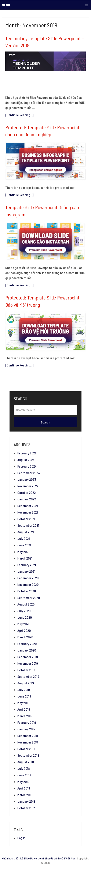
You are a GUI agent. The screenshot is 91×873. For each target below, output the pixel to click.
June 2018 (24, 775)
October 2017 (26, 808)
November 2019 (27, 663)
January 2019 (26, 729)
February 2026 (27, 453)
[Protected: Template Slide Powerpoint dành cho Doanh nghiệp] (45, 161)
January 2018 (26, 801)
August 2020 (25, 604)
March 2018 (24, 795)
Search (45, 422)
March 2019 (24, 716)
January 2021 (26, 571)
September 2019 (28, 676)
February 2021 (26, 565)
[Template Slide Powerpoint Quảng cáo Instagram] (45, 241)
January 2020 (26, 650)
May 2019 (23, 703)
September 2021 (28, 525)
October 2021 (26, 519)
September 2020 (28, 598)
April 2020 (24, 630)
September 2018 (28, 755)
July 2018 (23, 768)
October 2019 (26, 670)
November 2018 (27, 742)
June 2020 (24, 617)
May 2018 (23, 782)
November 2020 (28, 584)
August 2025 (25, 460)
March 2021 (24, 558)
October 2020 (26, 591)
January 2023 (26, 479)
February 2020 (27, 644)
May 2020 (23, 624)
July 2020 (23, 611)
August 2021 (25, 532)
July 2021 (23, 538)
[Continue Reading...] (19, 115)
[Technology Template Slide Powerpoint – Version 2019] (45, 72)
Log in (21, 838)
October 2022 (26, 492)
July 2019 (23, 690)
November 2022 (28, 486)
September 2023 (28, 473)
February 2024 (27, 466)
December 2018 (27, 736)
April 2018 (23, 788)
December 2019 (27, 657)
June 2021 (24, 545)
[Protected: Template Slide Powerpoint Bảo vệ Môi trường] (45, 331)
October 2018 (26, 749)
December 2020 (28, 578)
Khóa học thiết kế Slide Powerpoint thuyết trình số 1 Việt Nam (39, 858)
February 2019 (26, 722)
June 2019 (24, 696)
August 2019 (25, 683)
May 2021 (23, 552)
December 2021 (27, 506)
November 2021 (27, 512)
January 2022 (26, 499)
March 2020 (25, 637)
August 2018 (25, 762)
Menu (6, 5)
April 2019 (23, 709)
